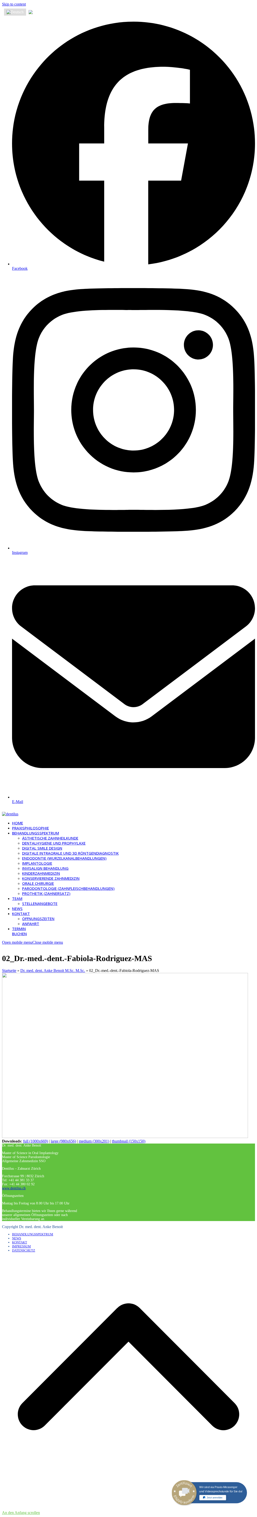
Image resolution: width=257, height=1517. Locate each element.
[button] (32, 942)
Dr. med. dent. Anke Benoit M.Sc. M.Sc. (52, 970)
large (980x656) (63, 1141)
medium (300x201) (94, 1141)
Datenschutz (23, 1250)
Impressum (21, 1246)
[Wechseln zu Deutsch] (15, 12)
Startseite (9, 970)
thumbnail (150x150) (128, 1141)
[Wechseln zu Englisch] (37, 12)
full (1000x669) (35, 1141)
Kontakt (19, 1242)
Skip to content (14, 4)
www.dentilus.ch (14, 1188)
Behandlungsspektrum (32, 1234)
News (16, 1238)
